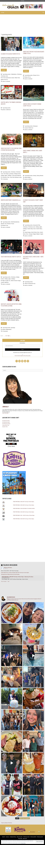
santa (20, 177)
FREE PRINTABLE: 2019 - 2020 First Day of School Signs (23, 515)
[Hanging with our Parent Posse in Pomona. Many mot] (33, 677)
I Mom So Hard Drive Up (29, 283)
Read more (4, 70)
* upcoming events (6, 74)
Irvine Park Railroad (16, 175)
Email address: (22, 343)
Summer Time (5, 426)
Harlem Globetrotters (6, 329)
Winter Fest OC (4, 79)
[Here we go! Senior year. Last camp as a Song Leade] (11, 698)
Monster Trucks (10, 223)
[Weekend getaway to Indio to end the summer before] (11, 634)
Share (8, 581)
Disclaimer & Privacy (13, 836)
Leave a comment (6, 81)
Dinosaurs (35, 126)
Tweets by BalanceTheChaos (6, 822)
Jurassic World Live (28, 127)
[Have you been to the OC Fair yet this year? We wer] (11, 677)
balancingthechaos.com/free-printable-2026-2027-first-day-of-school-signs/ (15, 572)
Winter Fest (17, 77)
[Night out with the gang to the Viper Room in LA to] (11, 655)
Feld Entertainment (15, 221)
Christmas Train (5, 177)
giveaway (11, 173)
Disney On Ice (36, 75)
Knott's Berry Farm (31, 228)
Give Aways (6, 173)
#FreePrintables (17, 574)
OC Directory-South (6, 422)
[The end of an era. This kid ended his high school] (33, 784)
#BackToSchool (10, 574)
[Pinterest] (22, 361)
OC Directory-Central (6, 423)
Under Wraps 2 (27, 177)
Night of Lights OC (6, 280)
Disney (34, 175)
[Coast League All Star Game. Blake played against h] (11, 784)
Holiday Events (17, 173)
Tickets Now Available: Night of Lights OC (11, 256)
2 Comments (5, 179)
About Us (3, 836)
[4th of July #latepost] (11, 763)
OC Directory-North (5, 420)
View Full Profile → (5, 413)
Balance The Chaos (8, 567)
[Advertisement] (22, 23)
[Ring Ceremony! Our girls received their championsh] (33, 720)
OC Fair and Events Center (8, 77)
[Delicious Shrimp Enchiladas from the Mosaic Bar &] (11, 612)
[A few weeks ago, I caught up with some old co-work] (33, 741)
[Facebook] (16, 361)
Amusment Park (36, 225)
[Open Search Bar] (43, 12)
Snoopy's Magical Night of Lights (36, 234)
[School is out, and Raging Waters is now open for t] (33, 805)
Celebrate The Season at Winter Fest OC (10, 54)
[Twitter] (19, 361)
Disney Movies (40, 175)
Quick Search (25, 838)
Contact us (7, 836)
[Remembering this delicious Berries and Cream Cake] (33, 698)
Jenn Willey (5, 407)
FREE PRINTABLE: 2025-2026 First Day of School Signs (23, 505)
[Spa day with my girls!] (33, 763)
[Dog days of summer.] (33, 655)
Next (9, 335)
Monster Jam (4, 223)
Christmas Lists (4, 76)
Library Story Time (5, 425)
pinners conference (6, 109)
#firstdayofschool (4, 574)
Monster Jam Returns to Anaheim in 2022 (11, 200)
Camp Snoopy (27, 232)
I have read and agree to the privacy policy (22, 355)
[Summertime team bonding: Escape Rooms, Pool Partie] (11, 720)
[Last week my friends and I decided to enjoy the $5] (33, 634)
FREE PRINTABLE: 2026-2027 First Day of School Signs (23, 501)
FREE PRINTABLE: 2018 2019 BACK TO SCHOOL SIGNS (24, 508)
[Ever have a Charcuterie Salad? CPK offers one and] (11, 741)
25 (6, 335)
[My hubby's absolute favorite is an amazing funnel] (11, 805)
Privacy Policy (20, 838)
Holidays (9, 175)
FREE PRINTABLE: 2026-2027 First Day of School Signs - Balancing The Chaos (17, 576)
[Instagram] (28, 361)
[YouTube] (25, 361)
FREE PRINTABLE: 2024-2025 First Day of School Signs (23, 511)
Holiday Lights (4, 175)
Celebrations (13, 74)
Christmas (19, 74)
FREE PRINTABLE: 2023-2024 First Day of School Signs (23, 518)
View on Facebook (3, 581)
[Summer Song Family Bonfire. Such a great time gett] (33, 612)
